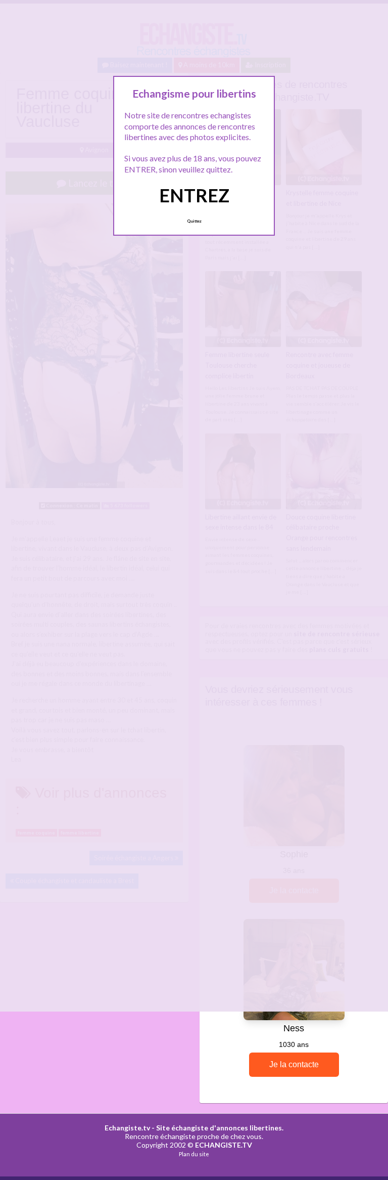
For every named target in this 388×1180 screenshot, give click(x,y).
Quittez (194, 221)
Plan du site (194, 1154)
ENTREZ (194, 195)
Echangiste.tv (127, 1127)
